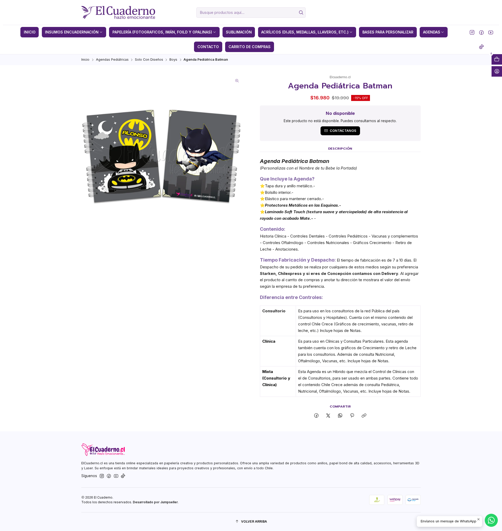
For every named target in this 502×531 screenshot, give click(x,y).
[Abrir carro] (497, 59)
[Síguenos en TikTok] (481, 46)
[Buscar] (301, 12)
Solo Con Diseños (149, 59)
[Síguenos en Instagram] (472, 32)
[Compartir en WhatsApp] (340, 415)
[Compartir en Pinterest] (352, 415)
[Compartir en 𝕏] (328, 415)
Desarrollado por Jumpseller (155, 502)
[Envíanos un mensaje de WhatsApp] (491, 520)
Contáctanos (343, 131)
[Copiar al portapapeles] (364, 415)
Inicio (85, 59)
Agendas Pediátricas (112, 59)
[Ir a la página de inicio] (118, 12)
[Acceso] (497, 71)
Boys (173, 59)
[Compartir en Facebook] (316, 415)
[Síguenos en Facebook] (481, 32)
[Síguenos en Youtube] (490, 32)
